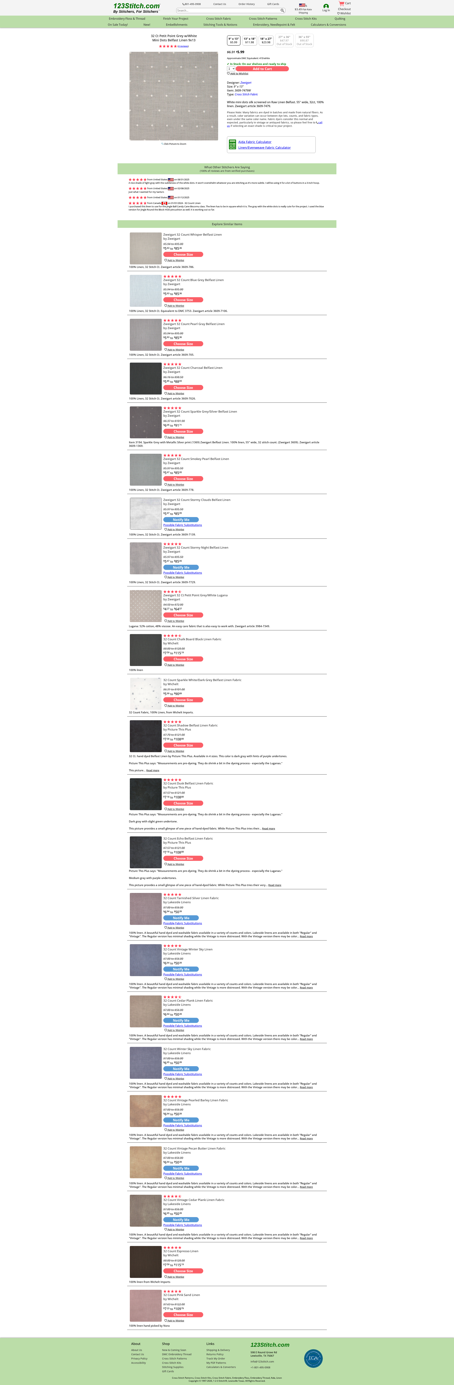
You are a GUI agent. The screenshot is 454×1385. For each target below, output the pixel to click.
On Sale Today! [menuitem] (118, 25)
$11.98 (250, 40)
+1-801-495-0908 (260, 1367)
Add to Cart (262, 68)
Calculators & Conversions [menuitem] (328, 25)
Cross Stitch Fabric (246, 94)
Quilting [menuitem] (340, 19)
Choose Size (183, 254)
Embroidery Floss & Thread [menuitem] (127, 19)
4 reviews (183, 46)
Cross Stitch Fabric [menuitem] (218, 19)
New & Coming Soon (174, 1350)
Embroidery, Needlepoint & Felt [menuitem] (274, 25)
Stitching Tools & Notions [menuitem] (220, 25)
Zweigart (245, 83)
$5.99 (234, 40)
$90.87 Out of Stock (304, 40)
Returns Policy (214, 1354)
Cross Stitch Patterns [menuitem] (263, 19)
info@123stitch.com (262, 1361)
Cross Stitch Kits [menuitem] (306, 19)
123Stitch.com (270, 1345)
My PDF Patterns (216, 1362)
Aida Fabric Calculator (255, 142)
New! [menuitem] (146, 25)
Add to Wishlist (239, 73)
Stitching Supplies (173, 1367)
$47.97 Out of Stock (284, 40)
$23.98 (266, 40)
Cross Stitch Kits (171, 1362)
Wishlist (345, 13)
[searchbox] (230, 10)
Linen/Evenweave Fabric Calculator (264, 147)
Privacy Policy (139, 1358)
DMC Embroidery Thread (177, 1354)
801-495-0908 (193, 4)
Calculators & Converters (221, 1367)
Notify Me (181, 519)
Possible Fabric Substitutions (182, 525)
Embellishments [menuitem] (176, 25)
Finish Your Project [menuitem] (175, 19)
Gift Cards (273, 4)
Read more (152, 770)
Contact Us (219, 4)
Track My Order (215, 1358)
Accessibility (138, 1362)
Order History (247, 4)
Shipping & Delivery (218, 1350)
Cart (347, 3)
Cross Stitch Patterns (174, 1358)
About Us (136, 1350)
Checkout (344, 9)
